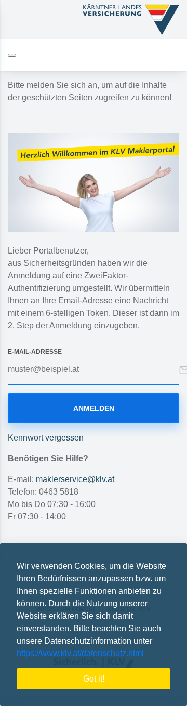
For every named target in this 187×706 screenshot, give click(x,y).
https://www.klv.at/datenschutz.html (80, 653)
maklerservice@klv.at (75, 479)
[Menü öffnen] (12, 55)
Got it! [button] (93, 678)
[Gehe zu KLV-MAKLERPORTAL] (131, 19)
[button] (147, 654)
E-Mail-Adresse (35, 352)
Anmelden (93, 408)
